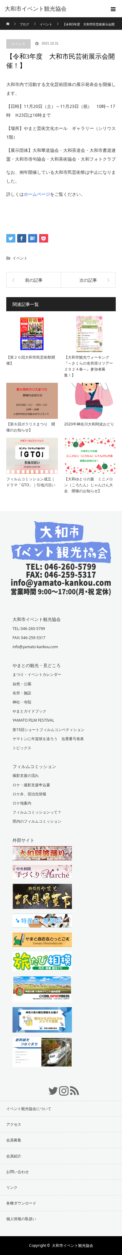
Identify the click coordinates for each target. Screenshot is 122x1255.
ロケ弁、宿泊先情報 (29, 794)
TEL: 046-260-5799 (29, 628)
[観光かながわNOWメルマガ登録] (61, 1021)
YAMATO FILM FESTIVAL (33, 720)
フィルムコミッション (34, 766)
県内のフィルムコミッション (37, 821)
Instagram (61, 1087)
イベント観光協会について (28, 1108)
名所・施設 (22, 693)
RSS (71, 1087)
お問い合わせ (17, 1171)
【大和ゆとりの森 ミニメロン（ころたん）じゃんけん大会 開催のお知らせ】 (88, 485)
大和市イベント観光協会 (36, 9)
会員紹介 (13, 1156)
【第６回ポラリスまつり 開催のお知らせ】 (30, 427)
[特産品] (61, 921)
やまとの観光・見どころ (37, 665)
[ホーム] (8, 19)
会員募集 (13, 1140)
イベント (18, 43)
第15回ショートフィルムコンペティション (48, 729)
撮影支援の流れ (26, 775)
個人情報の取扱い (21, 1218)
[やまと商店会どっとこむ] (61, 940)
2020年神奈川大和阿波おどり (89, 424)
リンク (12, 1187)
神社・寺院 (22, 702)
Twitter (50, 1087)
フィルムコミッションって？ (37, 812)
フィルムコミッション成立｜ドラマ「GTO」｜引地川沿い (30, 482)
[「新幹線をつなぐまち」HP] (61, 1053)
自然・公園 (22, 683)
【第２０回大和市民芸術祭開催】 (30, 360)
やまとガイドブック (29, 711)
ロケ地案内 (22, 803)
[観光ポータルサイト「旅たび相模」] (61, 962)
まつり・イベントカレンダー (37, 674)
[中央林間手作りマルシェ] (61, 872)
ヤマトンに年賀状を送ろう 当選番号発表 (48, 738)
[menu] (113, 9)
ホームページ (37, 194)
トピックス (22, 747)
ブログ (24, 24)
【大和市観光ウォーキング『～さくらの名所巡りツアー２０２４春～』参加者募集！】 (88, 366)
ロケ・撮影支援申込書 (31, 785)
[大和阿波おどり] (61, 854)
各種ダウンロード (21, 1203)
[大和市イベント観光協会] (61, 591)
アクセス (13, 1124)
